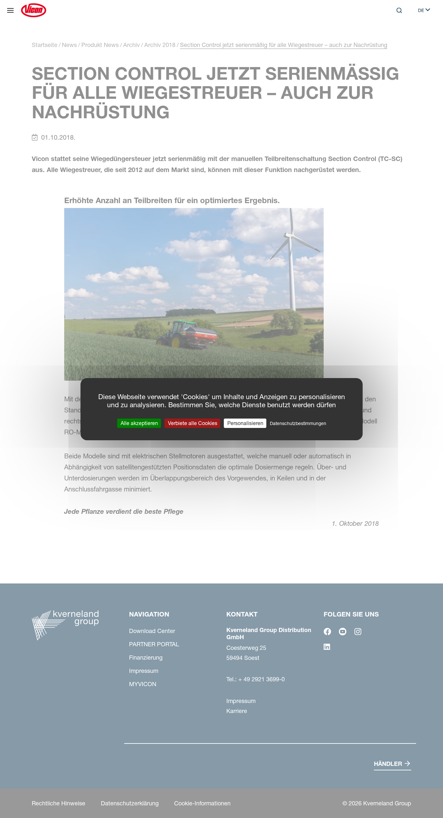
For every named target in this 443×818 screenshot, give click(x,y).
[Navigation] (10, 10)
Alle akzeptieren (139, 423)
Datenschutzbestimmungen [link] (298, 423)
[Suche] (394, 37)
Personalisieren (245, 423)
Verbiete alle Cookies (192, 423)
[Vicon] (33, 10)
